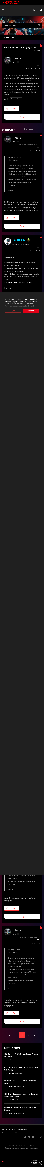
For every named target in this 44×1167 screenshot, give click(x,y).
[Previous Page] (10, 1035)
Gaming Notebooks (11, 1060)
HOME (14, 1129)
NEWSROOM (22, 1129)
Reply (22, 117)
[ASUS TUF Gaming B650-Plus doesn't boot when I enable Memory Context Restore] (40, 129)
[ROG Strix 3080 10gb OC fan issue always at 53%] (36, 129)
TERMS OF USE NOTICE (16, 1146)
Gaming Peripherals (11, 1073)
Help (34, 10)
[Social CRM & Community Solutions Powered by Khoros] (36, 1162)
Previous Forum (8, 38)
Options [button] (40, 38)
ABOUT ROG (6, 1129)
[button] (7, 108)
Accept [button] (31, 311)
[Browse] (4, 10)
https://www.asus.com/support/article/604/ (18, 282)
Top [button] (3, 1161)
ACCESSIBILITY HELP (10, 1133)
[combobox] (22, 25)
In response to (28, 144)
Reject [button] (13, 311)
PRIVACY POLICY (29, 1146)
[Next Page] (34, 1035)
